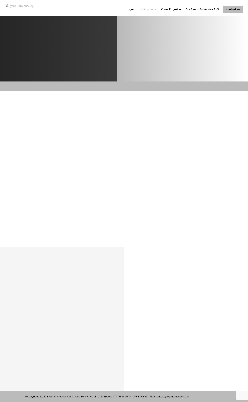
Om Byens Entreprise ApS (202, 9)
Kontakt (190, 86)
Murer (168, 196)
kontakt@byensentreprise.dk (51, 328)
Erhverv (169, 223)
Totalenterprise (174, 214)
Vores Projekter (171, 9)
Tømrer (169, 188)
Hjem (132, 9)
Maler (167, 205)
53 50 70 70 (83, 328)
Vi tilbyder (146, 9)
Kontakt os (233, 9)
